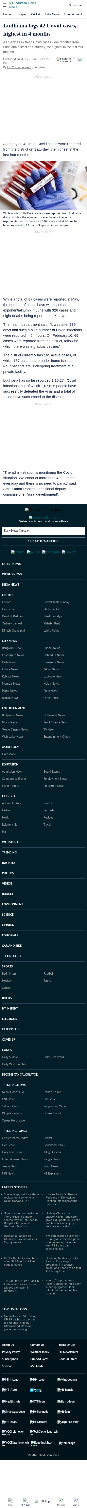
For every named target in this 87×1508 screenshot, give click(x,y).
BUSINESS (8, 883)
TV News (49, 749)
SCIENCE (8, 934)
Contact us (37, 1365)
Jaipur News (51, 689)
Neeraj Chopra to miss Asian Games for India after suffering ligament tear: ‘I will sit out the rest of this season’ (63, 1307)
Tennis (47, 1000)
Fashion (7, 830)
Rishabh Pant (52, 643)
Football (48, 993)
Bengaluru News (12, 668)
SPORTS (7, 986)
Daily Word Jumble (14, 1084)
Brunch (48, 823)
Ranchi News (10, 718)
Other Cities (51, 718)
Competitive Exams (14, 798)
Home (7, 14)
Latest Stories (14, 1207)
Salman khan (10, 1126)
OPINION (8, 945)
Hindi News (51, 1186)
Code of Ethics (68, 1379)
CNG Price (8, 1119)
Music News (9, 742)
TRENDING (9, 872)
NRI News (8, 1193)
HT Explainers (52, 1193)
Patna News (9, 710)
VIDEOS (7, 903)
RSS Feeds (36, 1386)
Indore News (10, 689)
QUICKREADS (11, 1049)
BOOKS (7, 1018)
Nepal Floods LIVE (13, 1112)
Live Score (8, 629)
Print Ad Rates (39, 1379)
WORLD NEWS (12, 594)
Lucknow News (53, 696)
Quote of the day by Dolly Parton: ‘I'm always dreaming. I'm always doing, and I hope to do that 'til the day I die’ (63, 1284)
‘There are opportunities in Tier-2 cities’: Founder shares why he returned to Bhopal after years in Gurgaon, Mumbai (21, 1240)
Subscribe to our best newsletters (43, 537)
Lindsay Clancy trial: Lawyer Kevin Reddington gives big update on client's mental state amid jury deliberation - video (63, 1240)
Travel (47, 844)
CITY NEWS (9, 661)
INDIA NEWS (10, 604)
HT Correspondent (19, 67)
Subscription (10, 1379)
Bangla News (52, 1179)
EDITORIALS (10, 955)
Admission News (12, 791)
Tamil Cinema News (56, 742)
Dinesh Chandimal (13, 650)
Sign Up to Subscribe (43, 557)
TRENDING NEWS (14, 1105)
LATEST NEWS (11, 584)
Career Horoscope (13, 1140)
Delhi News (9, 682)
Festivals (49, 830)
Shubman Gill (52, 629)
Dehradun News (54, 675)
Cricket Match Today (56, 622)
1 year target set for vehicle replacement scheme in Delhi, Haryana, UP (21, 1217)
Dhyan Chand (52, 1133)
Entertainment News (15, 1179)
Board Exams (52, 791)
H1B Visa (49, 1119)
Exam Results (10, 805)
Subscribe (75, 5)
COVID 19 (8, 1059)
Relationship (9, 844)
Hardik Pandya (53, 636)
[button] (4, 5)
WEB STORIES (11, 862)
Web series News (12, 756)
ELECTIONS (9, 1039)
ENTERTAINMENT (13, 728)
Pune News (51, 710)
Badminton (9, 993)
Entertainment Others (57, 756)
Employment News (55, 798)
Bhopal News (52, 668)
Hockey (7, 1000)
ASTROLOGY (10, 767)
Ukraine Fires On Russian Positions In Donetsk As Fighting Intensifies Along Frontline (62, 1219)
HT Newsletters (68, 1372)
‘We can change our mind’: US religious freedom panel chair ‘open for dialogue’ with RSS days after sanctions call (63, 1262)
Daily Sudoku (10, 1077)
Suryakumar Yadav (55, 1126)
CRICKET (8, 615)
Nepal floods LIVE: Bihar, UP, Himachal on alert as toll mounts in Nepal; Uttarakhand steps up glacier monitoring (20, 1342)
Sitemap (7, 1386)
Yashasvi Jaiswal (12, 643)
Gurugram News (54, 682)
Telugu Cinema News (15, 749)
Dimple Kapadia (12, 1133)
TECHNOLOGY (11, 976)
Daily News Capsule (16, 547)
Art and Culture (11, 823)
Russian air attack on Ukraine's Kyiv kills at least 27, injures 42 (21, 1259)
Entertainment (73, 14)
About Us (8, 1365)
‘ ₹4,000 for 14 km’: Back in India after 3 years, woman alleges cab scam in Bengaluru (21, 1305)
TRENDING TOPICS (14, 1151)
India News (52, 14)
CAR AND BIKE (12, 965)
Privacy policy (11, 1372)
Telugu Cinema (53, 1172)
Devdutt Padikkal (12, 636)
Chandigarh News (13, 675)
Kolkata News (10, 696)
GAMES (7, 1070)
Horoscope (9, 774)
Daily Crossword (54, 1077)
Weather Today (39, 1372)
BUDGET (7, 914)
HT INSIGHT (10, 1028)
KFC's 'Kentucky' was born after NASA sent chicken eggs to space (21, 1281)
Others (6, 1007)
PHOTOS (8, 893)
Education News (54, 805)
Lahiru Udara (51, 650)
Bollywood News (12, 735)
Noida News (51, 703)
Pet (4, 851)
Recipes (48, 837)
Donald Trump (52, 1112)
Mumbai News (11, 703)
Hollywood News (54, 735)
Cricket (35, 14)
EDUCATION (10, 784)
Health (6, 837)
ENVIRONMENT (12, 924)
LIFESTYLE (9, 816)
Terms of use (67, 1365)
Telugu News (10, 1186)
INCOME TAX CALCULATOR (20, 1094)
